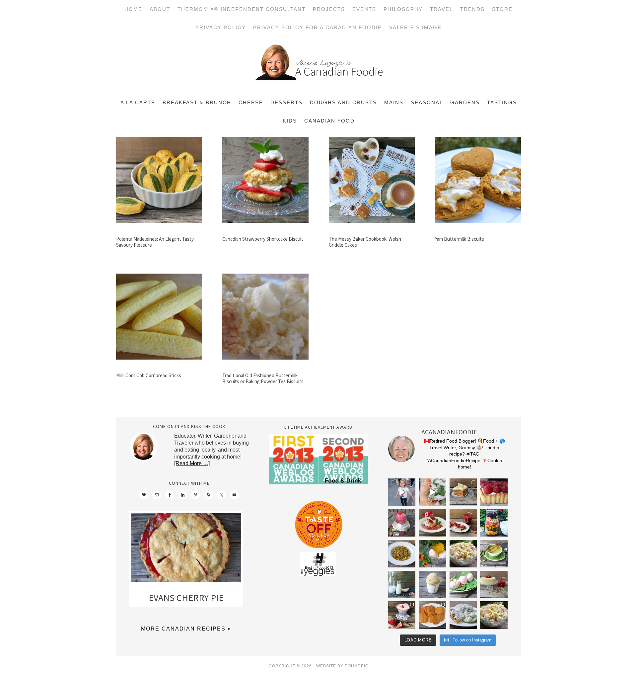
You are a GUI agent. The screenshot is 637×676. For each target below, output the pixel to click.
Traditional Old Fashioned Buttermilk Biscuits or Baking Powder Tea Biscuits (263, 378)
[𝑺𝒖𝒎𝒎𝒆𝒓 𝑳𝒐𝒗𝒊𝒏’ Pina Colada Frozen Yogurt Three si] (432, 553)
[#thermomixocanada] (432, 523)
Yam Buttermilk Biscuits (459, 239)
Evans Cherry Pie (186, 598)
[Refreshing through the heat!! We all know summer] (494, 523)
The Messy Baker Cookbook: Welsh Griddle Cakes (365, 242)
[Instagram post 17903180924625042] (402, 492)
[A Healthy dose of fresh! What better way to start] (402, 584)
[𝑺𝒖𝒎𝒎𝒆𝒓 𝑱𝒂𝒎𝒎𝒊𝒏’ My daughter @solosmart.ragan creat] (463, 523)
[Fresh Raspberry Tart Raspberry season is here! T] (494, 492)
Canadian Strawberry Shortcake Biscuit (262, 239)
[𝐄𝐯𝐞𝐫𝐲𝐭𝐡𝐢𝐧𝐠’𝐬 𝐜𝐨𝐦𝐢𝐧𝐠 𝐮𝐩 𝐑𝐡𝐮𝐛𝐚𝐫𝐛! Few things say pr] (463, 584)
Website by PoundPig (342, 666)
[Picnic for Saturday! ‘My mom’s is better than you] (463, 553)
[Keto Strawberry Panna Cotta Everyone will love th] (402, 615)
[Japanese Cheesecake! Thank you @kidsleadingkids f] (494, 584)
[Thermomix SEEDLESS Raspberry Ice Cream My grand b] (402, 523)
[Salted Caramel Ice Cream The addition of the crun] (432, 584)
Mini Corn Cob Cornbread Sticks (148, 375)
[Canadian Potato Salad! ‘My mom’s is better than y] (494, 615)
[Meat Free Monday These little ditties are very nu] (432, 615)
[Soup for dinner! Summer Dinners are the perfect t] (494, 553)
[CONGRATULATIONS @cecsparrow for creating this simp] (463, 492)
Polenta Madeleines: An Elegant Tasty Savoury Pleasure (155, 242)
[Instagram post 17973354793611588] (432, 492)
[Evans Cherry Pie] (186, 549)
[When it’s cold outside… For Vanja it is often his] (402, 553)
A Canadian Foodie (318, 65)
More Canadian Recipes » (186, 629)
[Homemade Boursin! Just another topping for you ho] (463, 615)
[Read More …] (192, 463)
